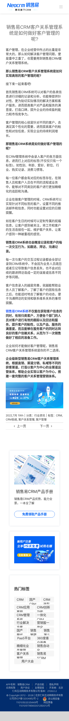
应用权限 (10, 687)
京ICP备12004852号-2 (26, 698)
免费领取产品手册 (34, 514)
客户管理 (41, 419)
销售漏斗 (47, 630)
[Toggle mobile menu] (61, 7)
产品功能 (39, 684)
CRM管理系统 (23, 615)
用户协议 (25, 687)
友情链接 (39, 687)
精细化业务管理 (23, 646)
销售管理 (33, 630)
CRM (59, 415)
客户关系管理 (26, 419)
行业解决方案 (23, 623)
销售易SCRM (41, 654)
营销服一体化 (43, 623)
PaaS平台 (24, 638)
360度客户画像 (43, 638)
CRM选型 (46, 600)
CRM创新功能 (43, 607)
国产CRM (32, 600)
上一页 (21, 426)
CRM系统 (11, 419)
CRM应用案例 (23, 607)
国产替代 (20, 630)
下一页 (44, 426)
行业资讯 (39, 415)
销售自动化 (43, 646)
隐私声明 (53, 684)
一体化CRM (41, 615)
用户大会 (27, 661)
